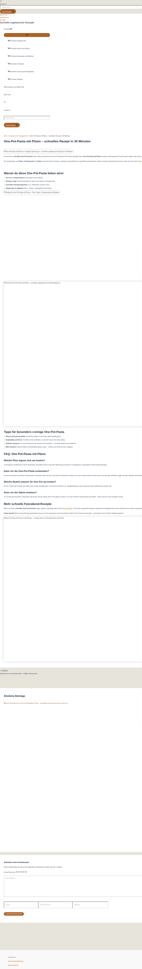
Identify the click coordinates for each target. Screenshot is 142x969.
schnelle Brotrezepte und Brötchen (22, 56)
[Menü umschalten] (27, 35)
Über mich (7, 95)
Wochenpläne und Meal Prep (14, 87)
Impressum (12, 957)
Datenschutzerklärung (15, 961)
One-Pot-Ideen (67, 508)
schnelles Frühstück (17, 64)
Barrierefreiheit (13, 965)
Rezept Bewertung (9, 872)
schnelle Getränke (16, 79)
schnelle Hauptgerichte (18, 41)
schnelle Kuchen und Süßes (20, 48)
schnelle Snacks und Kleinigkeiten (22, 71)
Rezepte (7, 29)
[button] (1, 1)
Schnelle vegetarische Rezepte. (17, 22)
